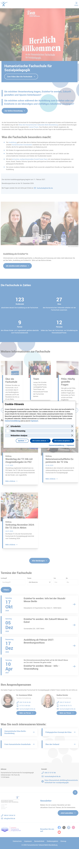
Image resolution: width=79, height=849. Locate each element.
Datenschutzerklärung (12, 421)
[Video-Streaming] (7, 432)
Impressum (34, 421)
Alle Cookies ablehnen (39, 441)
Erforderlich (16, 426)
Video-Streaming (18, 431)
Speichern (21, 441)
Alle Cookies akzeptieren (62, 441)
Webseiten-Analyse (19, 435)
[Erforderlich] (7, 427)
